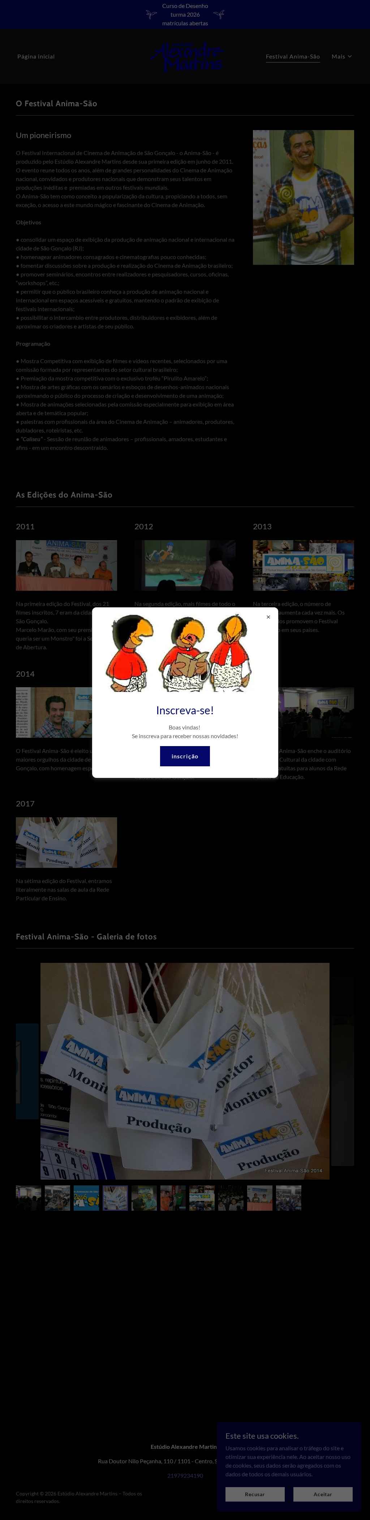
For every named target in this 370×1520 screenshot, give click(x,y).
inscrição (185, 756)
